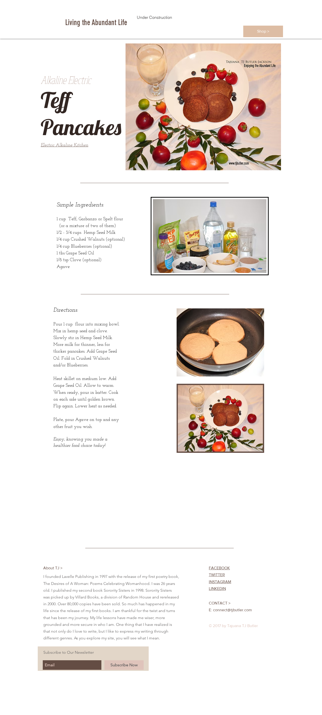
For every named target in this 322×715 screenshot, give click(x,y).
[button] (263, 31)
